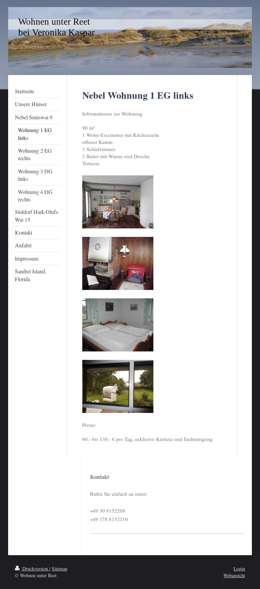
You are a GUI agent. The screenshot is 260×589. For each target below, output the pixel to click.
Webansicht (234, 575)
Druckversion (35, 568)
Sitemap (59, 568)
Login (239, 568)
